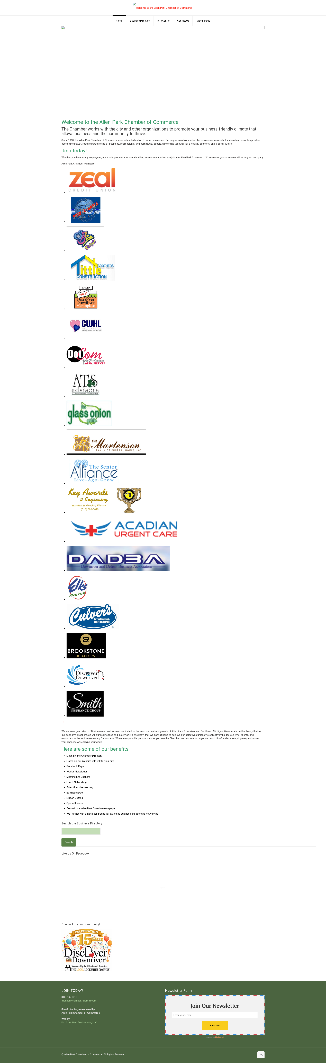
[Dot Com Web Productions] (86, 367)
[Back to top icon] (261, 1054)
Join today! (74, 151)
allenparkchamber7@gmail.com (78, 1000)
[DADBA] (118, 570)
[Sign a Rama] (86, 221)
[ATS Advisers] (86, 396)
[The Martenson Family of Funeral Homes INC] (106, 454)
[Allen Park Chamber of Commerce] (163, 7)
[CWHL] (86, 337)
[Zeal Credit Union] (92, 192)
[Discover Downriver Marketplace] (86, 308)
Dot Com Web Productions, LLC (79, 1022)
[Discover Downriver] (86, 686)
